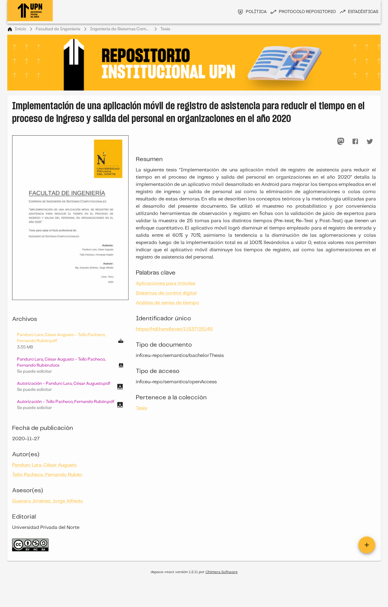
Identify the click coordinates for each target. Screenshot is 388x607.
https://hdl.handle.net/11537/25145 (174, 329)
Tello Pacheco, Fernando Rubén (47, 475)
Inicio (20, 29)
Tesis (165, 29)
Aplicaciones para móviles (165, 283)
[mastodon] (341, 141)
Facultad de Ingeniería (58, 29)
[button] (70, 365)
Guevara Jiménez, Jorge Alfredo (47, 501)
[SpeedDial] (366, 544)
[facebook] (355, 141)
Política (256, 12)
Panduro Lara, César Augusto (44, 465)
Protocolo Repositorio (307, 12)
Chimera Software (222, 572)
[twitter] (370, 141)
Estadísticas (363, 12)
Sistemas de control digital (166, 293)
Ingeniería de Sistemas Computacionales (120, 29)
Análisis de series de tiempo (167, 303)
